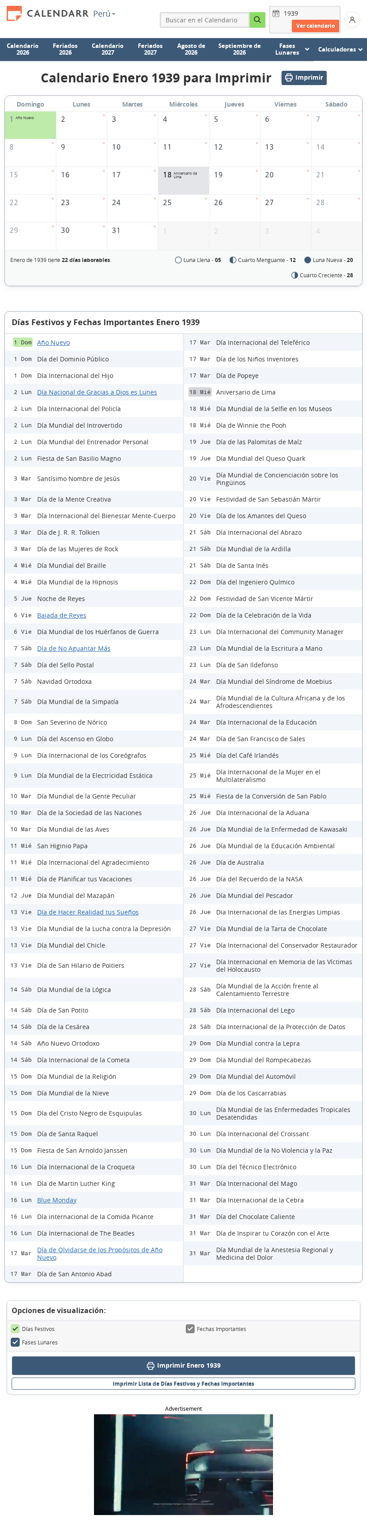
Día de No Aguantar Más (74, 648)
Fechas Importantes (221, 1328)
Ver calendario (315, 26)
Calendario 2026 (22, 49)
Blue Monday (57, 1200)
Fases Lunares (40, 1342)
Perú (102, 13)
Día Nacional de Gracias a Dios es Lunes (97, 392)
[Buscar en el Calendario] (257, 20)
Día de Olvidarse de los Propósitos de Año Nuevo (99, 1253)
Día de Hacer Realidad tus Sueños (88, 912)
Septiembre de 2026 (239, 49)
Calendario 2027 (108, 49)
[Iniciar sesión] (352, 20)
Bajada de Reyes (61, 615)
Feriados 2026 (65, 49)
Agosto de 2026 (191, 49)
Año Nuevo (53, 342)
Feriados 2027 (150, 49)
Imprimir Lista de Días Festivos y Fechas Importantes (183, 1383)
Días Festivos (38, 1328)
